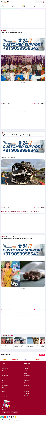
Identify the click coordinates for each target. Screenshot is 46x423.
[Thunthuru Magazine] (37, 359)
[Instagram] (9, 417)
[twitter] (11, 417)
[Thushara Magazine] (26, 359)
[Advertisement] (23, 19)
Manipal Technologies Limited (18, 421)
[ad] (24, 44)
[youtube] (5, 417)
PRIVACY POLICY (27, 393)
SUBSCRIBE (42, 355)
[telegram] (7, 417)
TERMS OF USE (27, 395)
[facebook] (3, 417)
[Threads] (13, 417)
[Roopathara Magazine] (15, 359)
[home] (5, 2)
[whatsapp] (1, 417)
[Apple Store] (6, 412)
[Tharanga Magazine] (4, 359)
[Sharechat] (15, 417)
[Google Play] (14, 412)
